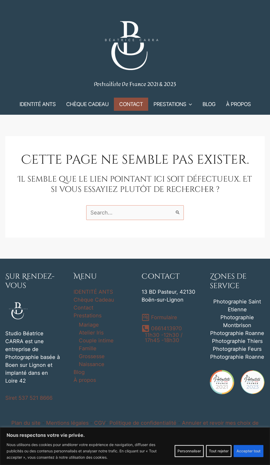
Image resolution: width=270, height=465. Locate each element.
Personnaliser (189, 451)
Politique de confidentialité (142, 423)
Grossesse (92, 356)
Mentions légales (67, 423)
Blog (79, 372)
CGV (99, 423)
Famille (88, 348)
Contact (83, 307)
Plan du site (26, 423)
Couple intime (96, 340)
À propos (85, 380)
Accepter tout (249, 451)
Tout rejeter (219, 451)
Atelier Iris (91, 332)
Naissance (91, 364)
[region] (135, 446)
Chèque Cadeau (94, 300)
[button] (189, 104)
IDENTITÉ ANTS (93, 292)
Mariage (89, 325)
